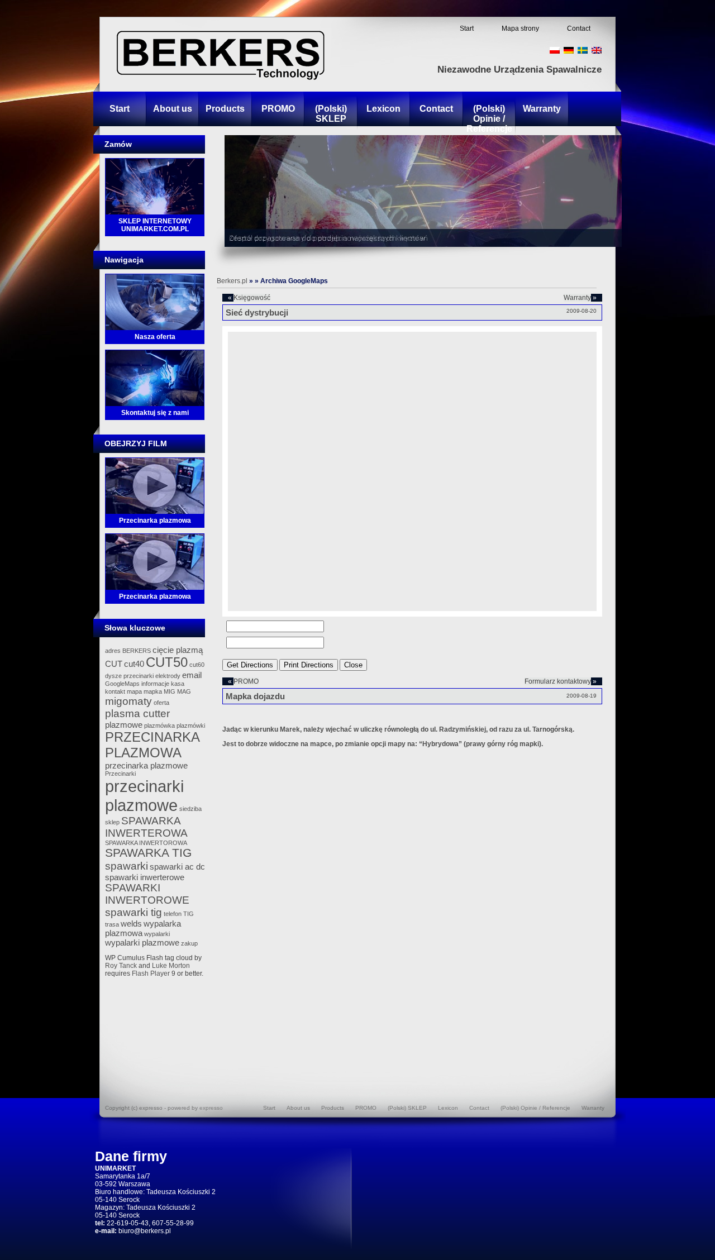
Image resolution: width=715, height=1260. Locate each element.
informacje (155, 683)
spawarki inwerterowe (144, 877)
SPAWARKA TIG (148, 853)
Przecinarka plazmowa (155, 520)
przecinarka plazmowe (146, 765)
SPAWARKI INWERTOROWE (147, 894)
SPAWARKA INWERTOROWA (146, 842)
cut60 (196, 664)
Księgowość (251, 298)
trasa (112, 924)
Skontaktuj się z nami (155, 413)
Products (225, 108)
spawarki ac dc (177, 866)
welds (131, 923)
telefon (173, 913)
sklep (112, 822)
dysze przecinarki (129, 675)
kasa (177, 683)
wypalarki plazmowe (142, 942)
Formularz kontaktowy (558, 681)
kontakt (115, 691)
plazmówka (159, 725)
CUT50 (167, 662)
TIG (188, 913)
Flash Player (151, 973)
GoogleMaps (122, 683)
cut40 (134, 664)
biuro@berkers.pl (144, 1231)
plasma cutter (137, 713)
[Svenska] (583, 50)
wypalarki (157, 933)
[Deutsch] (569, 50)
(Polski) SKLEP (331, 113)
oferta (161, 702)
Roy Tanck (121, 966)
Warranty (542, 108)
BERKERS (136, 650)
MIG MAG (177, 691)
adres (113, 650)
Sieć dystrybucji (257, 312)
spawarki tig (133, 912)
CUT (113, 664)
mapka (153, 691)
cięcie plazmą (177, 650)
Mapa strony (520, 28)
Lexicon (383, 108)
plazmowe (123, 724)
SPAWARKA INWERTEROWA (146, 827)
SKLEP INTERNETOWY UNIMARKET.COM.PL (155, 225)
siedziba (190, 808)
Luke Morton (171, 966)
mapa (134, 691)
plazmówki (191, 725)
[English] (597, 50)
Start (467, 28)
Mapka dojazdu (255, 696)
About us (172, 108)
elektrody (167, 675)
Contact (578, 28)
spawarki (126, 866)
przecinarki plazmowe (144, 795)
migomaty (128, 701)
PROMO (278, 108)
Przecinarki (120, 773)
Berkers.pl (232, 281)
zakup (189, 943)
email (192, 675)
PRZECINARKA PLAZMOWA (152, 744)
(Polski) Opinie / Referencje (489, 118)
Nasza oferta (155, 337)
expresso (211, 1108)
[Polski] (555, 50)
